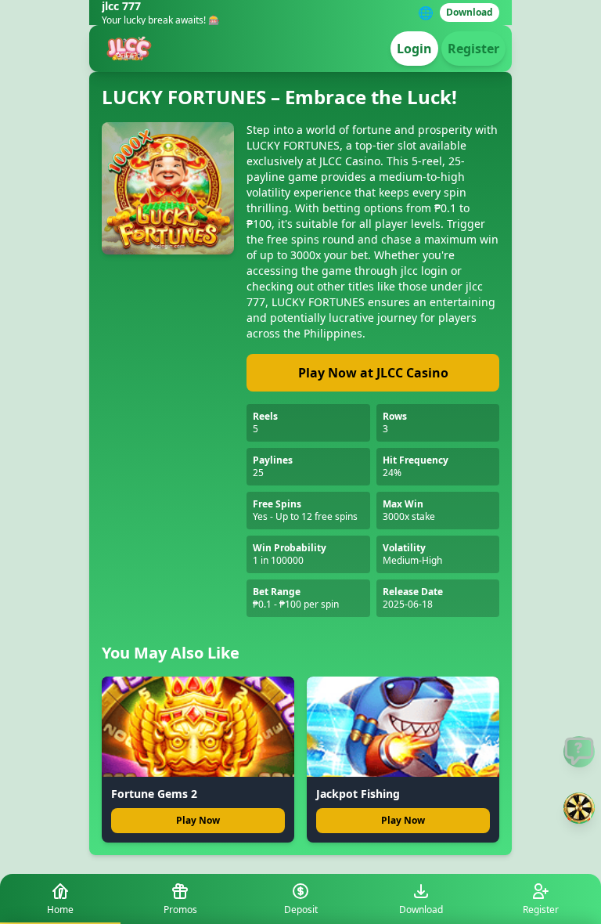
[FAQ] (579, 751)
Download (469, 12)
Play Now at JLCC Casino (373, 372)
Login (414, 48)
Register (473, 48)
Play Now (198, 820)
